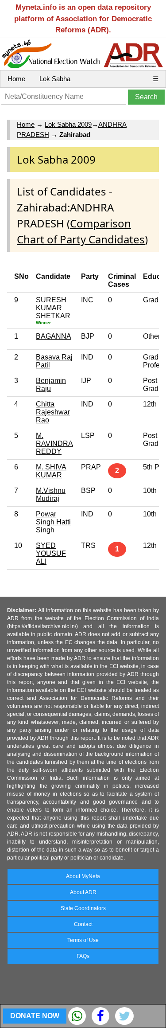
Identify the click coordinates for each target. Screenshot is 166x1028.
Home (16, 78)
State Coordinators (83, 908)
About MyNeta (83, 876)
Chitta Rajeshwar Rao (53, 412)
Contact (83, 924)
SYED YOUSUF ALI (51, 553)
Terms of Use (83, 940)
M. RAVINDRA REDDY (54, 443)
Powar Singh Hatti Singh (53, 522)
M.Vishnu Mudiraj (51, 494)
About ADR (83, 892)
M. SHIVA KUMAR (51, 471)
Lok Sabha (54, 78)
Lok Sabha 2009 (68, 124)
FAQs (83, 956)
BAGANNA (53, 336)
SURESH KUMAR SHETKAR (53, 308)
